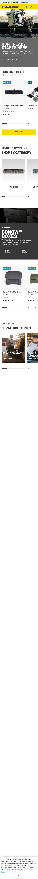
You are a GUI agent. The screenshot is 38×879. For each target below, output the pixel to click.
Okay (19, 876)
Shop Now (19, 132)
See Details (24, 2)
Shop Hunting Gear (12, 60)
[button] (28, 123)
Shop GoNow (7, 252)
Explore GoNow (25, 252)
